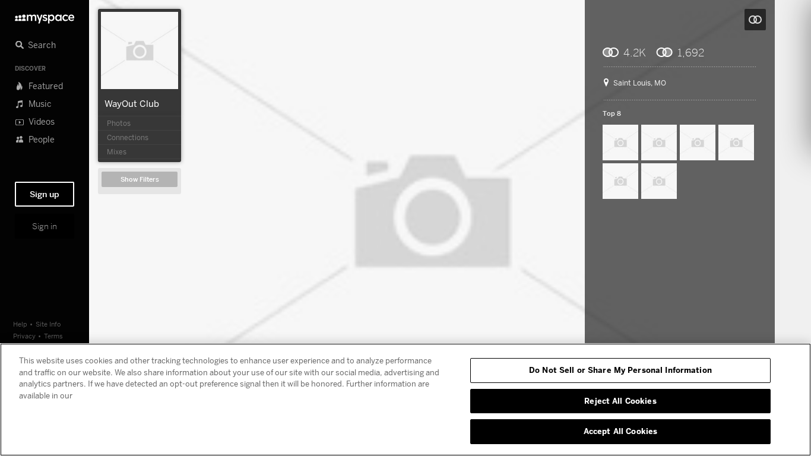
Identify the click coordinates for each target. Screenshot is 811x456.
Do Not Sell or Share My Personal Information (620, 370)
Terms (53, 335)
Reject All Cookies (620, 400)
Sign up (44, 194)
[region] (405, 399)
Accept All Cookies (620, 431)
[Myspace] (44, 16)
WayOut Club (131, 103)
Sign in (44, 226)
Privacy (24, 335)
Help (20, 323)
